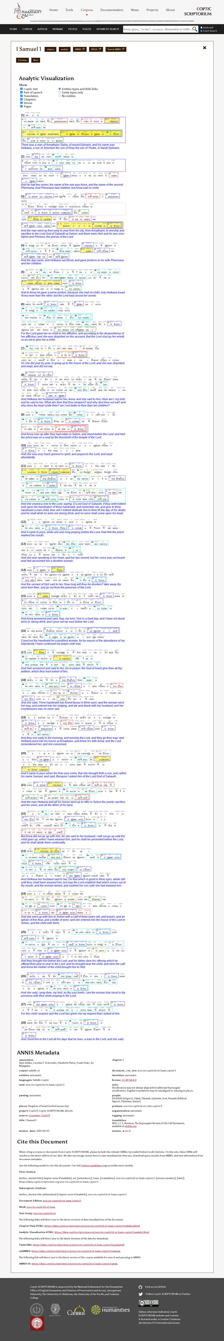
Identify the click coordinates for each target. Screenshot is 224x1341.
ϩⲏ (30, 421)
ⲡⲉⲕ (42, 492)
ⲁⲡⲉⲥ (63, 698)
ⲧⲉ (41, 348)
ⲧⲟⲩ (64, 869)
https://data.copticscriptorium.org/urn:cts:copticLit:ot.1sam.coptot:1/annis (75, 1263)
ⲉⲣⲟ (51, 384)
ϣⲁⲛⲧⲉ (53, 574)
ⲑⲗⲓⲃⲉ (41, 324)
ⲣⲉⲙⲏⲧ (34, 797)
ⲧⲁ (101, 574)
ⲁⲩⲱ (28, 156)
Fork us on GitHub (155, 1286)
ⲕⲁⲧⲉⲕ (39, 630)
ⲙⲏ (105, 389)
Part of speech (33, 92)
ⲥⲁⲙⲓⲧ (44, 905)
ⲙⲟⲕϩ (42, 359)
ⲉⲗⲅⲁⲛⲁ (31, 133)
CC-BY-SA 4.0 (129, 1080)
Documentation (111, 10)
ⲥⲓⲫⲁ (86, 121)
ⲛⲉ (27, 115)
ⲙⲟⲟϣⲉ (51, 722)
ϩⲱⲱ (56, 271)
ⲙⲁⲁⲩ (31, 956)
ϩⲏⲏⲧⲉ (107, 379)
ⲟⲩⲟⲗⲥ (60, 324)
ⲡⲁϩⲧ (83, 717)
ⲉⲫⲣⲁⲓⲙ (113, 121)
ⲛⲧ (56, 764)
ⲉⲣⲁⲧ (63, 863)
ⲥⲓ (61, 608)
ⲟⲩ (25, 121)
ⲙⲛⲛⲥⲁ (50, 414)
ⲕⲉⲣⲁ (65, 608)
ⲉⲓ (104, 722)
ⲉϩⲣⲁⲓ (76, 196)
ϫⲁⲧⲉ (88, 819)
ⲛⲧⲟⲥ (100, 175)
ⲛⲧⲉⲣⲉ (64, 245)
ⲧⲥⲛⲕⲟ (58, 875)
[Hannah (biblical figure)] (83, 250)
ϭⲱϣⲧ (87, 471)
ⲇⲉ (36, 121)
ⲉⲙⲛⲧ (114, 175)
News (135, 10)
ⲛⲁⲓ (105, 384)
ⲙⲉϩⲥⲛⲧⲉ (33, 168)
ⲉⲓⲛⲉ (39, 950)
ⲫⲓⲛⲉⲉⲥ (66, 225)
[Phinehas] (61, 225)
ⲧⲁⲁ (70, 485)
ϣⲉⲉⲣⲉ (64, 256)
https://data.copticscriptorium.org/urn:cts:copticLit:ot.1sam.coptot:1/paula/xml (78, 1244)
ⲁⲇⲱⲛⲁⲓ (31, 471)
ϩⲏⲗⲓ (36, 219)
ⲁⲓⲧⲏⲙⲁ (34, 664)
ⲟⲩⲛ (48, 156)
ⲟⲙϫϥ (25, 825)
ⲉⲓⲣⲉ (64, 348)
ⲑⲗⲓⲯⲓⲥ (51, 310)
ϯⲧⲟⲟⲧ (97, 527)
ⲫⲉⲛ (50, 168)
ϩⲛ (49, 121)
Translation (31, 96)
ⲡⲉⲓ (38, 1004)
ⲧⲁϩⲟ (56, 863)
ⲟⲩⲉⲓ (61, 162)
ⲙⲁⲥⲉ (31, 899)
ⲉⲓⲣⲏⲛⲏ (32, 658)
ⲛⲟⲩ (53, 857)
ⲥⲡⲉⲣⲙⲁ (37, 485)
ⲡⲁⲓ (36, 156)
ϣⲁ (60, 492)
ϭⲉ (75, 1004)
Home (53, 10)
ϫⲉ (44, 277)
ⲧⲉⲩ (65, 722)
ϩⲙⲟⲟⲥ (95, 359)
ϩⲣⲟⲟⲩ (59, 549)
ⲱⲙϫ (92, 857)
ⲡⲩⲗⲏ (47, 428)
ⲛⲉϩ (111, 574)
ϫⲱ (50, 450)
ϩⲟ (37, 277)
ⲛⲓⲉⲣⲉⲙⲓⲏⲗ (53, 133)
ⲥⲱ (53, 698)
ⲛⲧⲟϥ (39, 304)
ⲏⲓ (65, 354)
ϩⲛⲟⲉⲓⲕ (96, 899)
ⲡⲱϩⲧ (84, 608)
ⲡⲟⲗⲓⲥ (96, 196)
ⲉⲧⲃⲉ (78, 324)
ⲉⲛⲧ (56, 664)
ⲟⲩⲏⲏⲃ (47, 219)
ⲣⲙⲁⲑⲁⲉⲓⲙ (113, 196)
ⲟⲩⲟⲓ (85, 956)
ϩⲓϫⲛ (104, 421)
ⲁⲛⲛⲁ (58, 168)
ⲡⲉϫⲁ (24, 379)
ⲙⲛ (94, 219)
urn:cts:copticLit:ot (45, 1213)
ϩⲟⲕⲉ (116, 133)
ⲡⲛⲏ (30, 428)
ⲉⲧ (81, 219)
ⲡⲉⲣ (33, 630)
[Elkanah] (25, 133)
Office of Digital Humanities (46, 1290)
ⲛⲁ (93, 162)
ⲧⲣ (28, 988)
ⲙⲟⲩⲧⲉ (65, 759)
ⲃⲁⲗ (56, 686)
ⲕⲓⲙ (23, 549)
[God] (25, 471)
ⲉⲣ (71, 478)
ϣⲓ (30, 905)
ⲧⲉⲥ (70, 288)
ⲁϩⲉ (98, 414)
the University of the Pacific (89, 1294)
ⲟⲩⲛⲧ (51, 175)
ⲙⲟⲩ (93, 492)
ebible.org (130, 1126)
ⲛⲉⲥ (59, 348)
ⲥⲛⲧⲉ (34, 162)
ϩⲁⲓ (31, 698)
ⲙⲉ (105, 277)
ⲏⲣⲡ (114, 492)
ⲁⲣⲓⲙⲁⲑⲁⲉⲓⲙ (60, 121)
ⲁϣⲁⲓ (55, 636)
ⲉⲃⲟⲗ (42, 121)
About (170, 10)
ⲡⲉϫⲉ (30, 851)
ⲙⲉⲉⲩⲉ (85, 478)
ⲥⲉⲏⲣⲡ (43, 608)
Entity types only (72, 92)
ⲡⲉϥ (33, 127)
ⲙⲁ (76, 219)
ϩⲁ (72, 580)
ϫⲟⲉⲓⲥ (44, 212)
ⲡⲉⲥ (33, 277)
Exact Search (210, 30)
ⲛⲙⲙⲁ (60, 317)
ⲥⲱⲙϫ (95, 875)
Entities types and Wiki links (80, 89)
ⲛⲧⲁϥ (58, 156)
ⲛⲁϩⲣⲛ (42, 857)
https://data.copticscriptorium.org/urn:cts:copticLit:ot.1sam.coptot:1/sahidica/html (92, 1225)
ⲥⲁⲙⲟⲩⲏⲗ (104, 759)
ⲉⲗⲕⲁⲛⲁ (48, 196)
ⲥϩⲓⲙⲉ (27, 162)
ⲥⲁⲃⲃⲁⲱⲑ (66, 212)
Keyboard (208, 27)
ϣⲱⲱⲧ (108, 245)
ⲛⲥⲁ (57, 414)
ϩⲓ (97, 384)
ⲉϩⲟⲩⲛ (41, 692)
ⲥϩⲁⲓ (49, 374)
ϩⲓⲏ (120, 686)
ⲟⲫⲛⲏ (47, 225)
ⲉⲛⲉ (56, 196)
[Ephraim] (108, 121)
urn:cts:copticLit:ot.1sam (41, 1207)
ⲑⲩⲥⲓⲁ (34, 250)
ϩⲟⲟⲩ (31, 206)
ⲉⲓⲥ (100, 379)
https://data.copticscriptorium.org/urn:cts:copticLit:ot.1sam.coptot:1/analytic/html (101, 1232)
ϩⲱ (41, 1022)
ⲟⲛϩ (76, 976)
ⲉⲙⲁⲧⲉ (73, 445)
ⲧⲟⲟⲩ (96, 121)
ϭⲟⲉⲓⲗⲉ (74, 692)
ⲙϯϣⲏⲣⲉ (79, 329)
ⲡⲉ (44, 127)
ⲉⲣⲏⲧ (46, 465)
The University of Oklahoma (57, 1294)
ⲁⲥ (77, 549)
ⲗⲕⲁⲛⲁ (82, 277)
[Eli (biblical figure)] (31, 219)
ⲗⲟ (59, 580)
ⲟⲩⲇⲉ (51, 608)
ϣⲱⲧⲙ (35, 288)
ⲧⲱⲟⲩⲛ (41, 717)
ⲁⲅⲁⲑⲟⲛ (33, 857)
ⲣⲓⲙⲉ (69, 359)
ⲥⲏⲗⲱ (85, 212)
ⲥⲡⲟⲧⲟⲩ (103, 543)
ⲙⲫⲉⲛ (76, 250)
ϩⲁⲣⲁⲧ (96, 1029)
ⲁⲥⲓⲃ (33, 140)
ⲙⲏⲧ (51, 395)
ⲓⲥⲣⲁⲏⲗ (66, 658)
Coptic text (31, 89)
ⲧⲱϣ (31, 245)
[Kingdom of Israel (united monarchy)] (56, 658)
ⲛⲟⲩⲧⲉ (56, 212)
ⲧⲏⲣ (39, 256)
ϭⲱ (52, 819)
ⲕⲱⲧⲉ (45, 329)
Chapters (30, 99)
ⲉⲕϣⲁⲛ (98, 471)
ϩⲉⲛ (61, 250)
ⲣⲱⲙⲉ (31, 121)
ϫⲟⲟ (111, 813)
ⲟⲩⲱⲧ (116, 271)
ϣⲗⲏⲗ (97, 445)
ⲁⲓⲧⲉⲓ (71, 664)
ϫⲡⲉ (34, 759)
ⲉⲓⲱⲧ (31, 938)
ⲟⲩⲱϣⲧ (53, 206)
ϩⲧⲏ (85, 976)
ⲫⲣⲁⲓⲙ (59, 140)
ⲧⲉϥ (90, 196)
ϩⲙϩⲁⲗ (51, 478)
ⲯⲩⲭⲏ (104, 608)
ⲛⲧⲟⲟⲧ (59, 630)
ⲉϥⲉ (77, 658)
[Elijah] (63, 133)
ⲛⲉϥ (26, 256)
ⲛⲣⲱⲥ (115, 527)
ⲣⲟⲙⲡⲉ (89, 348)
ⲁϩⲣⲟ (91, 384)
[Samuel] (97, 759)
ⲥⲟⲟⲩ (53, 499)
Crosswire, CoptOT (39, 1115)
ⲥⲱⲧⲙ (45, 384)
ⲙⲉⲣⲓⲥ (68, 250)
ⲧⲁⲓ (31, 348)
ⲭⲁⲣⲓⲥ (89, 679)
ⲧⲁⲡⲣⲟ (70, 869)
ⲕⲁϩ (85, 797)
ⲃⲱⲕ (42, 354)
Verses (28, 103)
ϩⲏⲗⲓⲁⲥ (85, 133)
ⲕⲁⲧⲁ (24, 200)
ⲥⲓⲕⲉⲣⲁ (32, 499)
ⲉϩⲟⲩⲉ (38, 283)
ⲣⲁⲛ (38, 127)
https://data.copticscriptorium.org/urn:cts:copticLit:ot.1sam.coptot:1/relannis (75, 1251)
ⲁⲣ (63, 664)
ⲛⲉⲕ (51, 686)
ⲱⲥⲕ (71, 521)
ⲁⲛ (65, 389)
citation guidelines (91, 1165)
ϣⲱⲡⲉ (77, 245)
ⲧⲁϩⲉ (80, 554)
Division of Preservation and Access (86, 1290)
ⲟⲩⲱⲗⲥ (33, 317)
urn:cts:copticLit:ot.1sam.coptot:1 (62, 1200)
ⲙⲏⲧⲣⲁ (76, 288)
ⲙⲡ (38, 329)
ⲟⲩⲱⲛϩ (48, 825)
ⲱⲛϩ (63, 1029)
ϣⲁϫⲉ (53, 543)
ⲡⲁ (79, 478)
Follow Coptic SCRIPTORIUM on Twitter (167, 1294)
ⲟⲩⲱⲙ (116, 359)
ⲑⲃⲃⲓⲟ (31, 478)
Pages (27, 106)
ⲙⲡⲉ (62, 304)
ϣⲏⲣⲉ (43, 133)
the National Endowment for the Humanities (98, 1286)
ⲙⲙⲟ (68, 162)
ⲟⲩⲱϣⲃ (55, 595)
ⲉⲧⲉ (72, 329)
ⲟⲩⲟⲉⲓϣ (86, 753)
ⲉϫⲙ (115, 471)
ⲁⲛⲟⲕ (115, 379)
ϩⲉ (49, 348)
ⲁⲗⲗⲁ (24, 863)
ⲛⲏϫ (115, 630)
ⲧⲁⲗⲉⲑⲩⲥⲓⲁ (74, 206)
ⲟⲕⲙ (91, 698)
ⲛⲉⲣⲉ (87, 543)
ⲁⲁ (53, 944)
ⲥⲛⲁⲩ (39, 225)
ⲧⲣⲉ (31, 354)
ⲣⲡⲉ (63, 428)
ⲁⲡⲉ (105, 499)
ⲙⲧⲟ (47, 492)
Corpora (87, 10)
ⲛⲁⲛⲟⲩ (112, 389)
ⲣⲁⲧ (103, 414)
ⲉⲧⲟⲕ (78, 499)
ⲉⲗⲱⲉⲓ (55, 471)
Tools (69, 10)
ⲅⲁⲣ (37, 348)
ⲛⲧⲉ (55, 580)
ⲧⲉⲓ (30, 982)
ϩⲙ (65, 219)
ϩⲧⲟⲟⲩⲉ (63, 717)
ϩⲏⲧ (49, 317)
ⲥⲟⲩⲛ (66, 728)
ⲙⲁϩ (26, 212)
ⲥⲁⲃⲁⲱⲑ (43, 769)
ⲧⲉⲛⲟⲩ (100, 636)
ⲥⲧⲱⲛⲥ (42, 414)
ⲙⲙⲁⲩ (66, 156)
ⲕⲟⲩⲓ (81, 819)
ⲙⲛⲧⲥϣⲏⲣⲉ (60, 277)
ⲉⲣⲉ (42, 288)
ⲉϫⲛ (91, 499)
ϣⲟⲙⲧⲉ (58, 899)
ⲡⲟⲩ (80, 389)
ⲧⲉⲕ (44, 478)
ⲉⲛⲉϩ (60, 831)
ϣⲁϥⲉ (62, 196)
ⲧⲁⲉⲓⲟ (28, 492)
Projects (152, 10)
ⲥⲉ (32, 549)
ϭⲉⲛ (80, 679)
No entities (69, 96)
